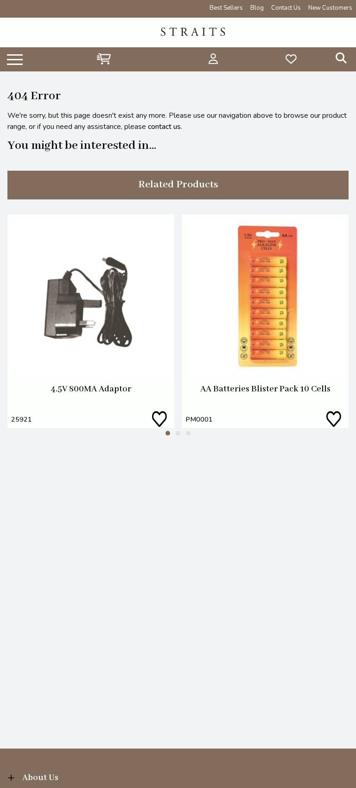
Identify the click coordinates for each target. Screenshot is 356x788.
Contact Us (286, 8)
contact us (164, 127)
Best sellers (226, 8)
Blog (257, 8)
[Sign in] (213, 58)
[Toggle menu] (14, 58)
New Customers (330, 8)
